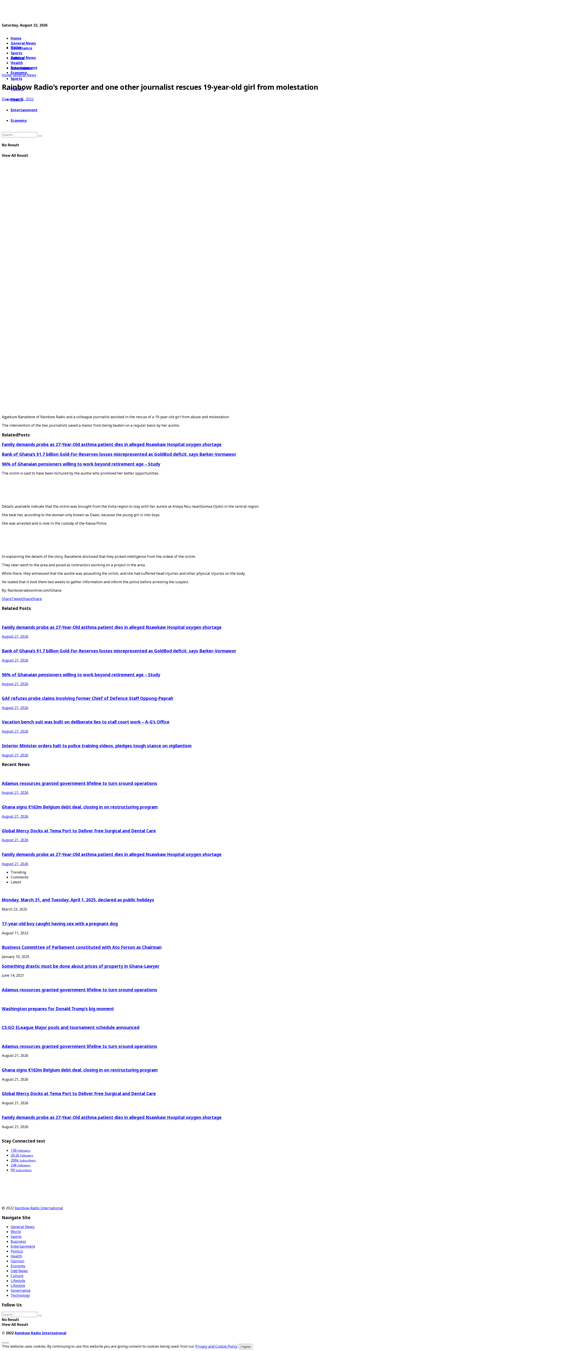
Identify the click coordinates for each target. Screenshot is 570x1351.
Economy (19, 120)
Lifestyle (18, 1280)
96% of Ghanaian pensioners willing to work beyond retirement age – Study (81, 464)
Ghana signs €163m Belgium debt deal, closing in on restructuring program (80, 807)
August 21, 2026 (15, 636)
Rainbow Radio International (39, 1208)
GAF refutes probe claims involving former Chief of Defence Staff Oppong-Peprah (87, 698)
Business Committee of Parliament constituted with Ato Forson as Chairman (82, 947)
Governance (21, 48)
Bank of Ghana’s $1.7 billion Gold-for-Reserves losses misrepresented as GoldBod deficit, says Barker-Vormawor (119, 454)
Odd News (19, 1270)
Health (16, 1256)
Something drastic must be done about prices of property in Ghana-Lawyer (80, 966)
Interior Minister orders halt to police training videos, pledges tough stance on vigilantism (96, 745)
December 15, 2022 (18, 99)
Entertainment (24, 110)
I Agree (245, 1347)
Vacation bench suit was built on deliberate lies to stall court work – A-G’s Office (85, 722)
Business (18, 1241)
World (16, 1231)
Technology (20, 1295)
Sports (16, 78)
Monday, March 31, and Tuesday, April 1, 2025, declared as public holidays (78, 900)
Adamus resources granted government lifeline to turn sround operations (79, 783)
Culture (17, 1275)
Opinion (17, 1261)
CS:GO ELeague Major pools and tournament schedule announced (70, 1027)
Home (16, 38)
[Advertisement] (110, 12)
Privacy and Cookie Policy (216, 1346)
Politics (17, 1251)
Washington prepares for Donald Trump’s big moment (58, 1008)
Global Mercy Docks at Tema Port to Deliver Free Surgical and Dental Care (79, 830)
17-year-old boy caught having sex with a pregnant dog (60, 923)
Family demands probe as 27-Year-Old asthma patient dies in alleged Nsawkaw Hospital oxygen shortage (112, 444)
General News (23, 43)
